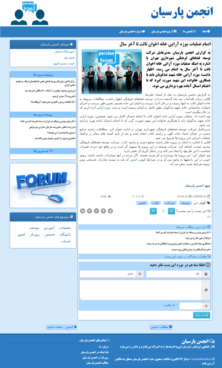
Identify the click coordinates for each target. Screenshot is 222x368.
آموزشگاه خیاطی (64, 51)
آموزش (49, 228)
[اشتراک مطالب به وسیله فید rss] (83, 210)
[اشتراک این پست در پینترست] (90, 210)
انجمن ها (188, 31)
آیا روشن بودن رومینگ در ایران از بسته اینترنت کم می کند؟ (182, 232)
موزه (107, 107)
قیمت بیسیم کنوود (63, 63)
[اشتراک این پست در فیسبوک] (103, 210)
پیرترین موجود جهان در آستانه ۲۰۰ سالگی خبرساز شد (50, 91)
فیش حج (69, 57)
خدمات (66, 241)
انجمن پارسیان (181, 13)
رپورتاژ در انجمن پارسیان (95, 358)
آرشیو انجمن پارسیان (162, 31)
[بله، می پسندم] (171, 211)
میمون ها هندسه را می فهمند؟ (61, 133)
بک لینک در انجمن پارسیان (94, 352)
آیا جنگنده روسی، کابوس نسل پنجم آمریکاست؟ (53, 102)
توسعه (149, 99)
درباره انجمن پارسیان (130, 31)
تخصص (50, 234)
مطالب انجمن (160, 327)
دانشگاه (65, 234)
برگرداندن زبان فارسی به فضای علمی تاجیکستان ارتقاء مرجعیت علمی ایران (45, 83)
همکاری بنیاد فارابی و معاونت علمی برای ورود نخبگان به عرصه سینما (178, 244)
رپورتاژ (35, 234)
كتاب (124, 142)
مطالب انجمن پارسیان (97, 363)
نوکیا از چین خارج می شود (197, 238)
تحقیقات (65, 228)
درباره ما (103, 347)
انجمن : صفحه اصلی (60, 327)
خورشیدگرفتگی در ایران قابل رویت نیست (191, 250)
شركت (158, 99)
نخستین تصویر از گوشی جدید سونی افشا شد (55, 138)
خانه (204, 31)
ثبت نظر (200, 315)
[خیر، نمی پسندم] (153, 211)
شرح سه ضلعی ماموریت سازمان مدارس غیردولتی (52, 127)
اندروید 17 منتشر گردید (63, 96)
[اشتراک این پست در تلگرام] (110, 210)
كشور (133, 159)
